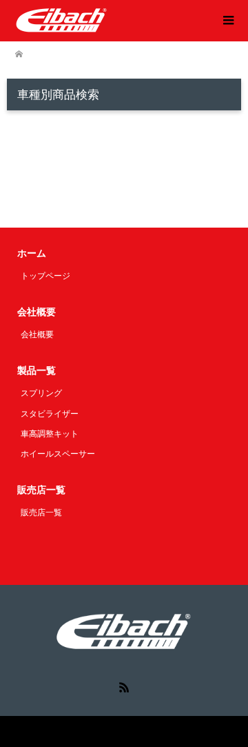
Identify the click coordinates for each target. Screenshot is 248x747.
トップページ (45, 276)
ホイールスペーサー (58, 454)
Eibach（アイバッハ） (94, 731)
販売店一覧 (41, 512)
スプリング (41, 393)
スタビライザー (50, 414)
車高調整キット (50, 434)
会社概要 (37, 334)
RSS (124, 686)
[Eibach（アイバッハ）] (61, 20)
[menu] (227, 20)
